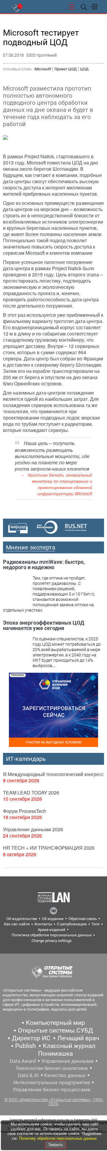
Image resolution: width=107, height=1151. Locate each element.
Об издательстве (21, 918)
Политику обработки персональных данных (58, 1138)
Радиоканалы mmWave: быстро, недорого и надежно (44, 564)
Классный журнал (69, 1045)
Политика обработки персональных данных (52, 935)
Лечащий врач (78, 1038)
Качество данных (64, 1075)
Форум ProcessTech (24, 811)
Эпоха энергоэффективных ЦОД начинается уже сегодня (43, 625)
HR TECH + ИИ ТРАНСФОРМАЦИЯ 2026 (49, 847)
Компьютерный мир (55, 1022)
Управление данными (67, 1061)
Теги (96, 924)
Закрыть (55, 1144)
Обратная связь (82, 918)
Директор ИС (31, 1038)
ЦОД (84, 69)
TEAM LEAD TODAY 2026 (31, 792)
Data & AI (28, 1075)
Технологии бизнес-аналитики (51, 1068)
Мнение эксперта (30, 547)
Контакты (43, 924)
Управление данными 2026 (33, 829)
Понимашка (55, 1053)
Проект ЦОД (65, 69)
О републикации (72, 924)
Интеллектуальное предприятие (51, 1082)
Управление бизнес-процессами (51, 1090)
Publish (25, 1045)
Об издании (53, 918)
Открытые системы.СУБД (55, 1030)
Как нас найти (17, 924)
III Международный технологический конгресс (53, 774)
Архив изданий (51, 929)
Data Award (23, 1061)
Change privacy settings (52, 940)
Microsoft (42, 69)
